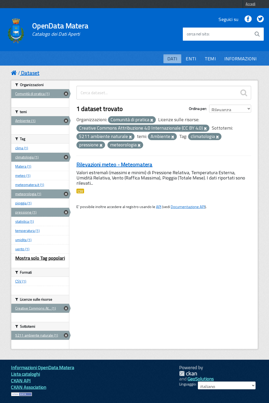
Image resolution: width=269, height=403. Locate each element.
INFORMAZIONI (240, 58)
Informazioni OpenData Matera (42, 367)
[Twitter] (260, 19)
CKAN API (21, 380)
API (158, 207)
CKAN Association (28, 387)
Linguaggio (187, 384)
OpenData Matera (60, 29)
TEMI (210, 58)
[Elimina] (151, 120)
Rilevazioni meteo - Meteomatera (114, 164)
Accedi (250, 4)
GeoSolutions (201, 378)
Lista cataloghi (25, 374)
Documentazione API (188, 207)
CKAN (188, 373)
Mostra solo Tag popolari (40, 258)
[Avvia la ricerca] (257, 34)
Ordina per (197, 108)
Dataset (30, 73)
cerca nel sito (198, 34)
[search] (243, 93)
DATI (172, 58)
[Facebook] (248, 19)
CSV (80, 191)
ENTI (191, 58)
